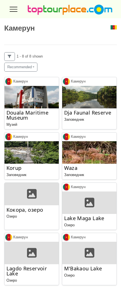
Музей (11, 124)
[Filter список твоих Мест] (9, 56)
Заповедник (74, 119)
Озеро (11, 216)
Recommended (19, 67)
